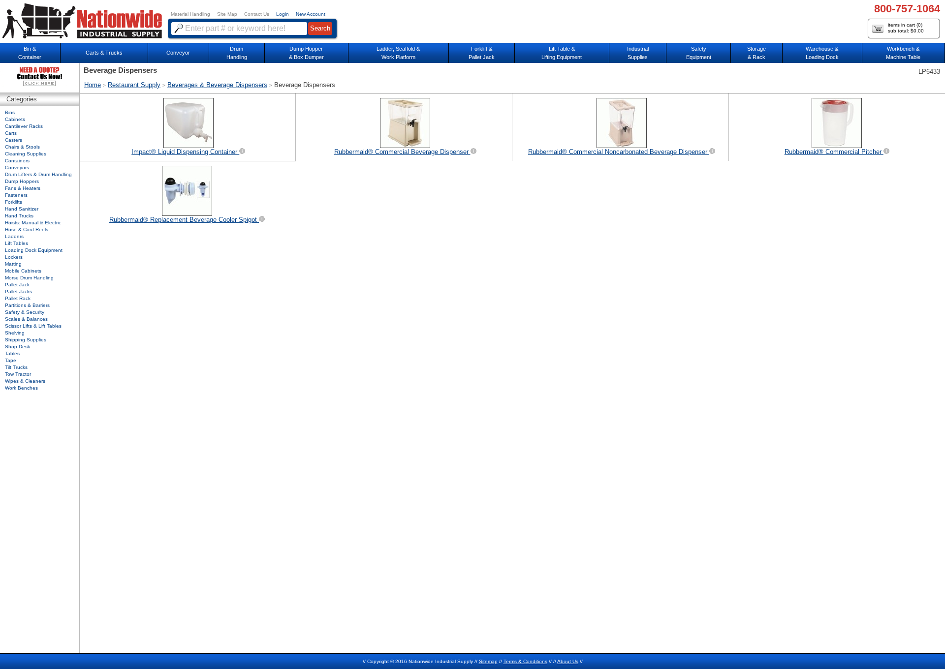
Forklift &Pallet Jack (482, 53)
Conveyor (178, 53)
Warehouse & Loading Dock (822, 53)
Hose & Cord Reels (26, 229)
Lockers (14, 257)
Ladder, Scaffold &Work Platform (398, 53)
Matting (13, 264)
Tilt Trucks (16, 367)
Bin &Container (29, 53)
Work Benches (21, 388)
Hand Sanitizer (21, 209)
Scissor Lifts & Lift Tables (33, 326)
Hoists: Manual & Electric (33, 222)
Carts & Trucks (104, 53)
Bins (10, 112)
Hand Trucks (19, 215)
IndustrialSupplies (638, 53)
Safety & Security (24, 312)
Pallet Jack (17, 284)
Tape (10, 360)
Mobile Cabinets (23, 271)
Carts (11, 133)
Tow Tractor (18, 374)
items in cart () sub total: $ (906, 27)
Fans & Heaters (22, 188)
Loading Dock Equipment (34, 250)
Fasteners (16, 195)
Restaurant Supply (134, 85)
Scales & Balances (26, 319)
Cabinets (15, 119)
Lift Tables (16, 243)
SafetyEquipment (698, 53)
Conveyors (17, 167)
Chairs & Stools (22, 147)
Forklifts (13, 202)
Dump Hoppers (22, 181)
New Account (310, 14)
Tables (12, 353)
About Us (567, 661)
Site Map (227, 14)
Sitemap (488, 661)
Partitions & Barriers (27, 305)
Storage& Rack (756, 53)
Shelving (15, 332)
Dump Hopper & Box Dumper (306, 53)
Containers (17, 160)
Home (92, 85)
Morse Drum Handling (29, 277)
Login (282, 14)
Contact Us (256, 14)
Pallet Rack (18, 298)
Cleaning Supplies (25, 153)
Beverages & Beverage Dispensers (217, 85)
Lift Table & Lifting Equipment (561, 53)
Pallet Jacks (18, 291)
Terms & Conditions (525, 661)
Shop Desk (17, 346)
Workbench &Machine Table (903, 53)
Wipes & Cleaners (25, 381)
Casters (13, 140)
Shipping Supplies (25, 339)
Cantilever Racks (24, 126)
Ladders (14, 236)
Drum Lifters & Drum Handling (38, 174)
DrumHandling (236, 53)
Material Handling (190, 14)
